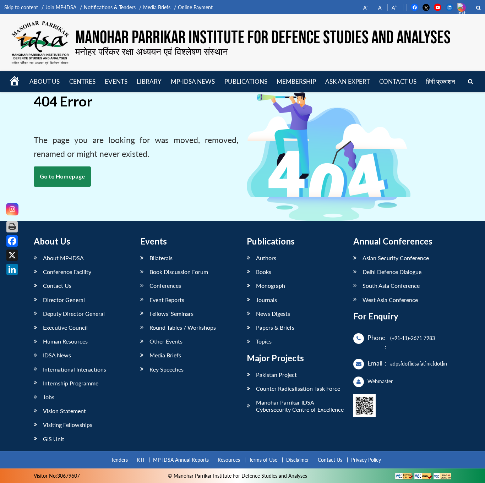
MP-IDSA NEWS (193, 81)
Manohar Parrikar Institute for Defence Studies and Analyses (263, 38)
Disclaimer (297, 460)
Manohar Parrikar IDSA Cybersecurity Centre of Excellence (300, 405)
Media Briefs (156, 7)
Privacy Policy (366, 460)
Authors (266, 257)
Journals (266, 299)
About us (44, 81)
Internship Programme (70, 383)
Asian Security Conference (396, 257)
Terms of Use (263, 460)
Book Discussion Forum (178, 271)
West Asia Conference (390, 299)
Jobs (48, 397)
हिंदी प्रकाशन (440, 81)
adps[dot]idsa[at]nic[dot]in (418, 364)
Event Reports (166, 299)
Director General (64, 299)
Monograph (270, 285)
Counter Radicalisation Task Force (298, 388)
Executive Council (65, 327)
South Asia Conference (391, 285)
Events (116, 81)
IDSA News (57, 355)
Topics (264, 341)
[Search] (470, 81)
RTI (140, 460)
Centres (82, 81)
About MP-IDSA (63, 257)
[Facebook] (12, 241)
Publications (245, 81)
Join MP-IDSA (60, 7)
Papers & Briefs (275, 327)
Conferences (165, 285)
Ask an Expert (347, 81)
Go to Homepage (62, 176)
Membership (296, 81)
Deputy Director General (74, 313)
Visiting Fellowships (67, 424)
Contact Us (57, 285)
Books (263, 271)
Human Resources (65, 341)
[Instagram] (12, 209)
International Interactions (74, 369)
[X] (12, 255)
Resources (229, 460)
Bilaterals (161, 257)
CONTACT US (397, 81)
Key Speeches (166, 369)
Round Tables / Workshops (182, 327)
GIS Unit (53, 438)
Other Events (165, 341)
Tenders (119, 460)
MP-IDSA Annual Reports (181, 460)
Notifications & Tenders (110, 7)
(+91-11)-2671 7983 (412, 338)
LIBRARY (149, 81)
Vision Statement (64, 410)
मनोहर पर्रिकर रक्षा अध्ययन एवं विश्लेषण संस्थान (151, 51)
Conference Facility (67, 271)
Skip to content (21, 7)
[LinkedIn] (12, 269)
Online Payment (195, 7)
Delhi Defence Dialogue (392, 271)
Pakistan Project (276, 374)
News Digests (273, 313)
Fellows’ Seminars (171, 313)
